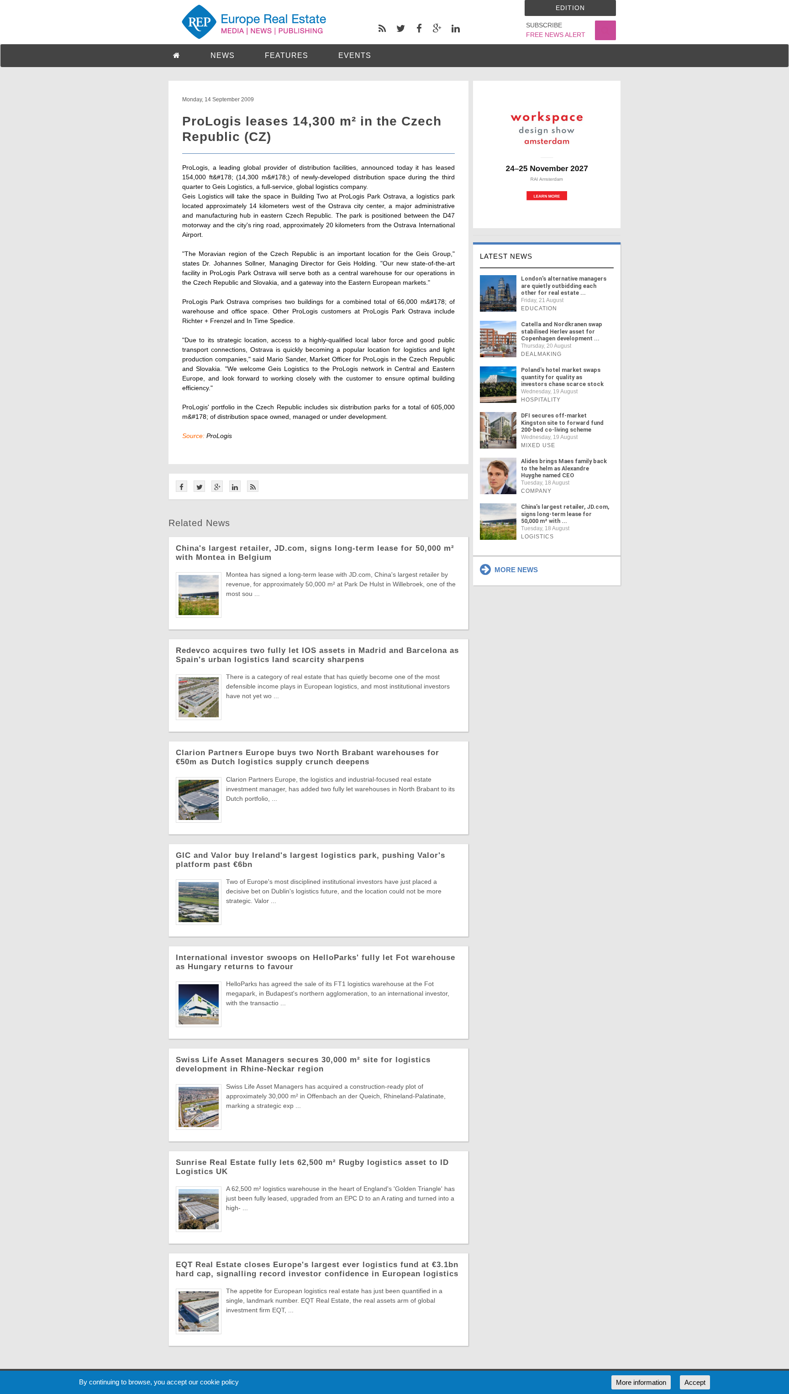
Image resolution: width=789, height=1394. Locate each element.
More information (641, 1382)
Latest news (506, 256)
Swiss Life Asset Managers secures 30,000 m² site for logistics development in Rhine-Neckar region (303, 1064)
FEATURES (286, 55)
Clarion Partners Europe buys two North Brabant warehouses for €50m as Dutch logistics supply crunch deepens (307, 757)
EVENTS (354, 55)
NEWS (222, 55)
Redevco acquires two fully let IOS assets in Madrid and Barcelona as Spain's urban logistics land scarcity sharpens (317, 655)
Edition (570, 7)
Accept (694, 1382)
